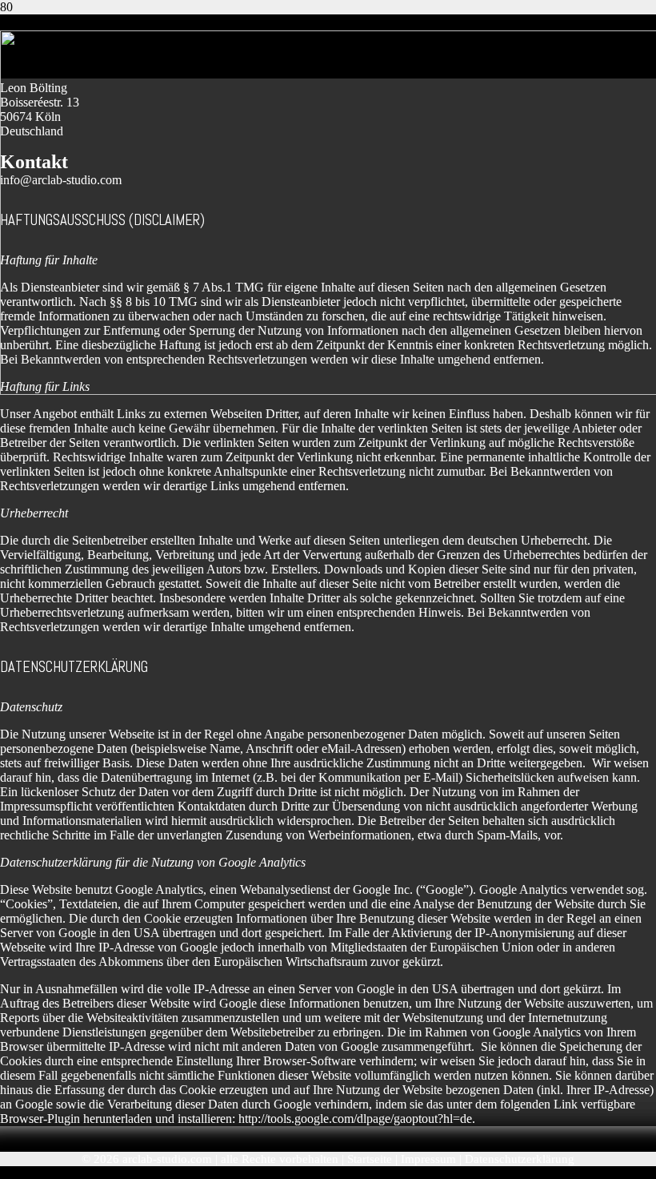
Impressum (428, 1159)
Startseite (369, 1159)
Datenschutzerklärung (519, 1159)
